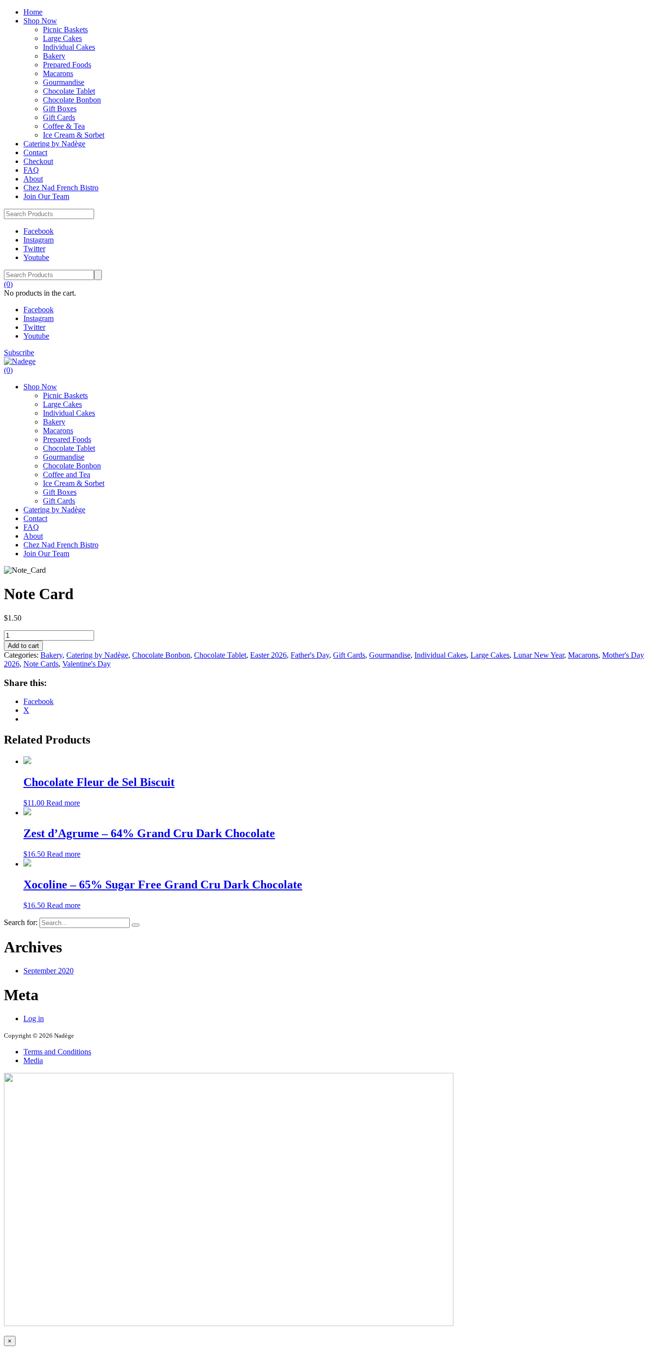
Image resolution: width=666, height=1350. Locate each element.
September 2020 (48, 971)
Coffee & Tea (64, 126)
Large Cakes (62, 38)
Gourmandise (63, 82)
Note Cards (41, 664)
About (33, 179)
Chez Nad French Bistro (60, 187)
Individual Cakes (69, 47)
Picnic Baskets (65, 29)
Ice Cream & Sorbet (73, 135)
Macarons (58, 73)
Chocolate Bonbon (72, 100)
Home (32, 12)
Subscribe (19, 352)
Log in (33, 1018)
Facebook (38, 231)
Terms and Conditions (57, 1052)
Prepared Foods (67, 64)
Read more (63, 803)
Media (33, 1060)
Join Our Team (46, 196)
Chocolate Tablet (69, 91)
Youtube (36, 257)
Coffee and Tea (66, 474)
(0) (8, 284)
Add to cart (23, 645)
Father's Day (310, 655)
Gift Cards (59, 117)
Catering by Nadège (54, 144)
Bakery (54, 56)
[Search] (135, 925)
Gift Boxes (60, 108)
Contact (35, 152)
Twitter (34, 248)
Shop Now (40, 21)
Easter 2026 (268, 655)
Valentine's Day (86, 664)
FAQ (31, 170)
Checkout (38, 161)
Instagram (38, 240)
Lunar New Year (538, 655)
